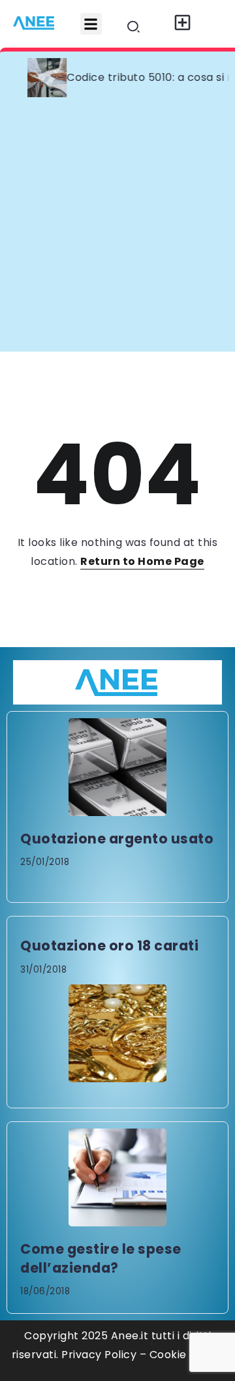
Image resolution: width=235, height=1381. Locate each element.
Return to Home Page (142, 561)
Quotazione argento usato (116, 838)
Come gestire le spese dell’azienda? (100, 1258)
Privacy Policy (98, 1354)
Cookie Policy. (186, 1354)
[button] (91, 24)
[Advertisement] (117, 227)
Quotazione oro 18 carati (109, 945)
